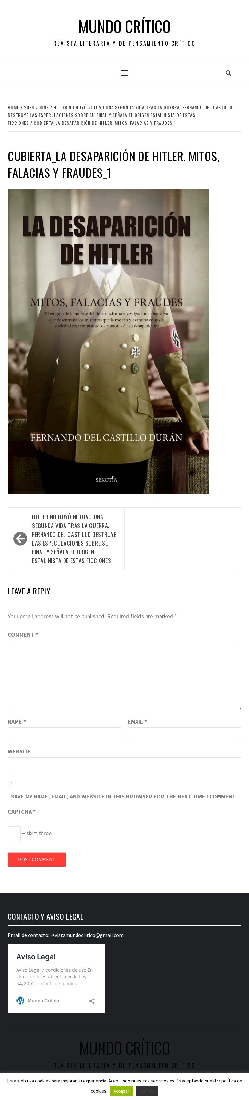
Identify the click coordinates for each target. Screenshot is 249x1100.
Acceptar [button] (121, 1091)
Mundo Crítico (124, 26)
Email (137, 721)
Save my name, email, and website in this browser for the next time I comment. (124, 796)
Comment (23, 634)
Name (17, 721)
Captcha (22, 811)
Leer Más (146, 1091)
